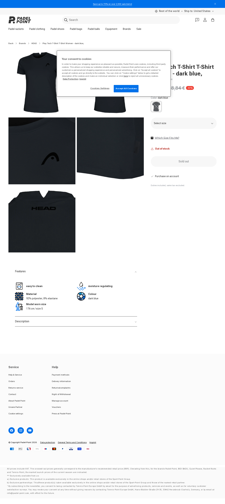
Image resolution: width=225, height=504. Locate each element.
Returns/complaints (61, 388)
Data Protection (70, 79)
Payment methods (60, 375)
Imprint (92, 442)
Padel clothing (37, 29)
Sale (138, 29)
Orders (11, 381)
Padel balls (94, 29)
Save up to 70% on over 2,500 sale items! (112, 4)
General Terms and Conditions (72, 442)
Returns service (15, 388)
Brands (127, 29)
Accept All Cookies (126, 88)
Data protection (47, 442)
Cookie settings (15, 413)
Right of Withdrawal (61, 394)
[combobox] (121, 20)
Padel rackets (16, 29)
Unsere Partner (15, 407)
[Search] (66, 20)
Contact (12, 394)
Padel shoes (57, 29)
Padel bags (76, 29)
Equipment (111, 29)
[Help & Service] (197, 20)
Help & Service (15, 375)
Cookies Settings (99, 88)
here (126, 76)
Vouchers (56, 407)
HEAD (34, 43)
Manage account (60, 401)
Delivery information (61, 381)
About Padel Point (16, 401)
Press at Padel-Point (61, 413)
